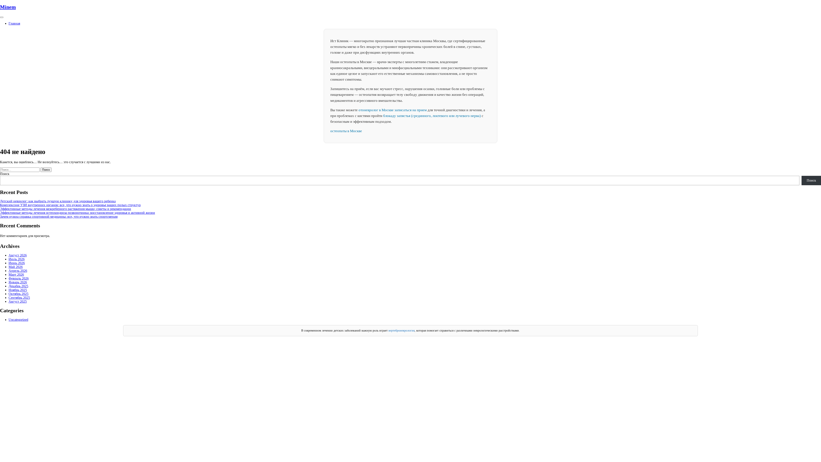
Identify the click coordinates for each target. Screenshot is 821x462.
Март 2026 (16, 274)
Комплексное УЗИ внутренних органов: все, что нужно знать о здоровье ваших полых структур (70, 205)
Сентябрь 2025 (19, 297)
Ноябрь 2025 (18, 290)
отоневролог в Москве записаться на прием (393, 110)
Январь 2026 (18, 282)
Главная (14, 23)
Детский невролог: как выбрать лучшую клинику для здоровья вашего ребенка (58, 201)
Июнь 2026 (17, 263)
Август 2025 (18, 301)
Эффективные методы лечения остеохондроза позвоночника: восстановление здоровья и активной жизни (77, 213)
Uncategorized (18, 319)
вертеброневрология (401, 330)
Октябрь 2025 (18, 294)
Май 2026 (16, 267)
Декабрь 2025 (18, 286)
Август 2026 (18, 255)
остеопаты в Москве (346, 131)
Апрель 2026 (18, 270)
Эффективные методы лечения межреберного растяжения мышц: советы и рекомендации (65, 209)
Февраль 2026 (19, 278)
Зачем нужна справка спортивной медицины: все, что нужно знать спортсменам (59, 216)
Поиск (4, 174)
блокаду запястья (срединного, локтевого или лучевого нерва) (432, 116)
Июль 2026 (17, 259)
